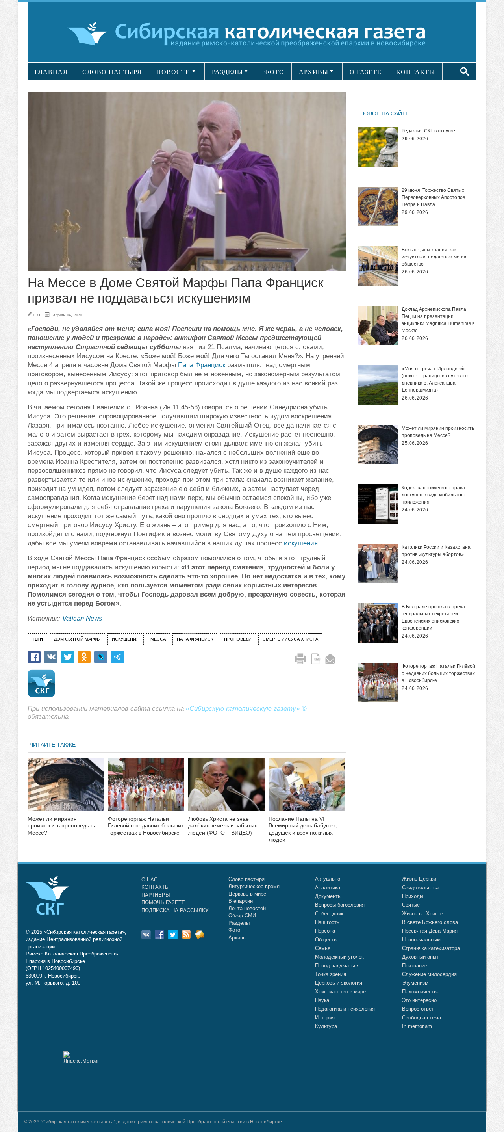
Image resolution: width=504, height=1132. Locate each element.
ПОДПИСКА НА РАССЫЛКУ (174, 910)
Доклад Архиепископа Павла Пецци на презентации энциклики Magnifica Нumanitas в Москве (438, 320)
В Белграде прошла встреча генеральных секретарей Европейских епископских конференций (433, 617)
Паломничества (420, 991)
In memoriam (417, 1026)
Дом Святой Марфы (77, 639)
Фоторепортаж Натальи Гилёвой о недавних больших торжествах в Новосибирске (146, 826)
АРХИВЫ (313, 72)
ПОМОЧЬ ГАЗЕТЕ (163, 902)
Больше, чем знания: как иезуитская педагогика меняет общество (436, 257)
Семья (322, 948)
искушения (301, 543)
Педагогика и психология (345, 1009)
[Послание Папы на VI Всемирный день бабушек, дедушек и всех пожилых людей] (307, 789)
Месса (158, 639)
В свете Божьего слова (430, 922)
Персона (325, 931)
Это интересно (419, 1000)
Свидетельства (420, 887)
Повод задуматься (337, 965)
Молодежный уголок (339, 957)
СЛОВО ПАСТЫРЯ (112, 72)
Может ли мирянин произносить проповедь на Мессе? (62, 826)
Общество (327, 939)
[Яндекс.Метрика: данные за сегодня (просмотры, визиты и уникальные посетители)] (80, 1057)
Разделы (239, 923)
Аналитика (327, 887)
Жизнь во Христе (422, 913)
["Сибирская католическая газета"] (251, 33)
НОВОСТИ (173, 72)
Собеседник (329, 913)
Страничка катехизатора (431, 948)
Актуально (327, 879)
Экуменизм (415, 983)
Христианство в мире (340, 991)
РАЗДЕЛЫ (227, 72)
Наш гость (327, 922)
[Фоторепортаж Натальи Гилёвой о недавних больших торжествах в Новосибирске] (146, 789)
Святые (411, 905)
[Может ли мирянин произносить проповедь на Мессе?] (66, 789)
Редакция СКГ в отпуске (428, 131)
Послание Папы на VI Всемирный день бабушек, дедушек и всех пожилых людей (303, 829)
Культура (326, 1026)
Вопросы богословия (340, 905)
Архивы (237, 938)
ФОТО (274, 72)
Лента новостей (247, 908)
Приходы (412, 896)
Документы (328, 896)
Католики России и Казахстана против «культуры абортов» (436, 551)
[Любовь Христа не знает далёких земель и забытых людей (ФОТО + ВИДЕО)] (226, 789)
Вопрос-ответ (418, 1009)
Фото (234, 930)
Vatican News (82, 618)
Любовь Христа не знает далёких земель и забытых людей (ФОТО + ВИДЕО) (222, 826)
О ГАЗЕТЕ (366, 72)
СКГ (37, 315)
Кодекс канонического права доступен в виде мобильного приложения (433, 495)
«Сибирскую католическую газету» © (246, 708)
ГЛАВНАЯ (51, 72)
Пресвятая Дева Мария (430, 931)
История (325, 1017)
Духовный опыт (420, 957)
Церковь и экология (338, 983)
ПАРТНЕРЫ (155, 895)
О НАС (149, 880)
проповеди (238, 639)
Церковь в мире (247, 894)
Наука (322, 1000)
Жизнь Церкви (419, 879)
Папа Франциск (201, 365)
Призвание (414, 965)
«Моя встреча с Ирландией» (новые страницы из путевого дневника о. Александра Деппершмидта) (435, 379)
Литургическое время (254, 886)
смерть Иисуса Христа (290, 639)
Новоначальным (421, 939)
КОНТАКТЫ (415, 72)
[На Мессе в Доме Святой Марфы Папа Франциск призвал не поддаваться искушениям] (187, 181)
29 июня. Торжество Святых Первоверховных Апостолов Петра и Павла (433, 197)
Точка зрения (330, 974)
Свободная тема (421, 1017)
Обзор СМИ (242, 915)
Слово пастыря (246, 879)
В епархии (240, 901)
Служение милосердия (429, 974)
